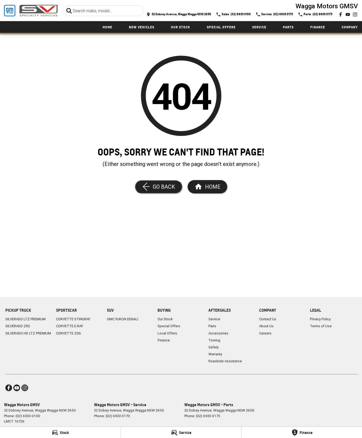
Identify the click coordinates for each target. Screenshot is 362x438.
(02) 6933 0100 (28, 416)
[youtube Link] (348, 14)
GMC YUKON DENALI (122, 319)
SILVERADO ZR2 (17, 326)
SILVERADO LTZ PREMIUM (25, 319)
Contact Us (267, 319)
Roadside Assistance (225, 361)
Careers (265, 333)
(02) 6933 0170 (118, 416)
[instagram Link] (355, 14)
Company (350, 27)
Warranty (215, 354)
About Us (266, 326)
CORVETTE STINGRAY (73, 319)
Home (107, 27)
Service (259, 27)
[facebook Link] (341, 14)
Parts (288, 27)
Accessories (218, 333)
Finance (317, 27)
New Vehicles (141, 27)
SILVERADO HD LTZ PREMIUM (28, 333)
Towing (214, 340)
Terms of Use (321, 326)
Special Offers (221, 27)
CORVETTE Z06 (68, 333)
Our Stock (180, 27)
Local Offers (167, 333)
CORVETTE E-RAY (69, 326)
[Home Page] (31, 10)
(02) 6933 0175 (208, 416)
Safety (213, 347)
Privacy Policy (320, 319)
